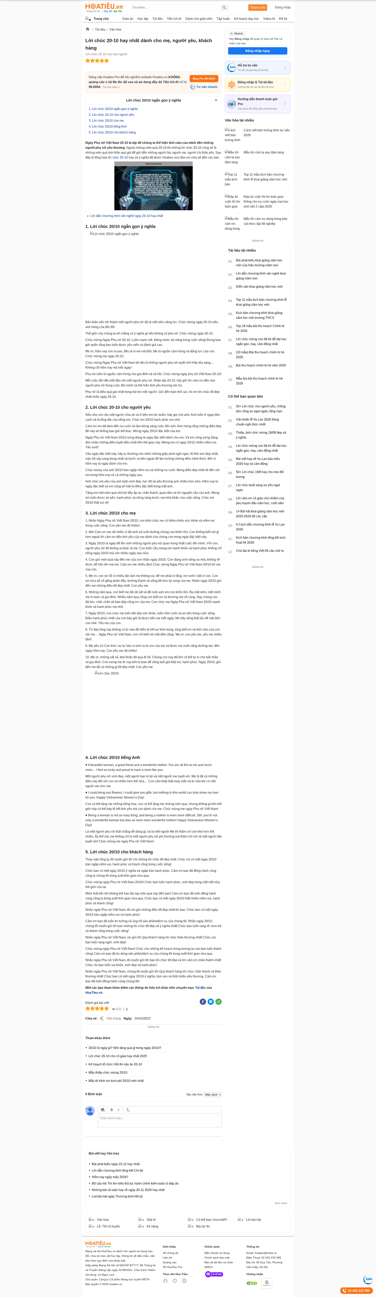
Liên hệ (167, 1257)
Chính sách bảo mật (217, 1257)
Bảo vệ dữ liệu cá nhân (218, 1262)
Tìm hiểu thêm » (111, 87)
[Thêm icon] (102, 1109)
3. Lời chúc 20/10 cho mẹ (106, 120)
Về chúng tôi (170, 1252)
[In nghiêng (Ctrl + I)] (118, 1109)
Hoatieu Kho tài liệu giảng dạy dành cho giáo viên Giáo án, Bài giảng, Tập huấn (104, 7)
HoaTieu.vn (93, 992)
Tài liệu (100, 29)
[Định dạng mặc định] (127, 1109)
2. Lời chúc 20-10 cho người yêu (111, 114)
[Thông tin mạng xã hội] (214, 1278)
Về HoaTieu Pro (172, 1267)
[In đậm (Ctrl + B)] (111, 1109)
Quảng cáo (169, 1262)
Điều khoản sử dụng (217, 1252)
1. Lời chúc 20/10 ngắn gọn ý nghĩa (113, 109)
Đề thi (283, 18)
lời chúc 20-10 (118, 157)
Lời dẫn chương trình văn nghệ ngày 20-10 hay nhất (126, 216)
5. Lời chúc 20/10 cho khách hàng (112, 132)
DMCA (208, 1267)
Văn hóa (115, 29)
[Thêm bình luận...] (159, 1121)
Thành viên (258, 7)
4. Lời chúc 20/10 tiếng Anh (108, 126)
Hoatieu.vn (87, 29)
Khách (238, 33)
